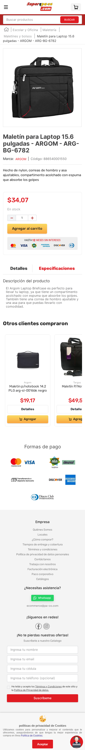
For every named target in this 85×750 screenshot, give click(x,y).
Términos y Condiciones (48, 686)
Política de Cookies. (32, 735)
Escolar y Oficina (25, 30)
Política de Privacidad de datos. (31, 690)
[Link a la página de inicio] (6, 30)
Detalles (27, 409)
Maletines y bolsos (18, 36)
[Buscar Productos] (69, 19)
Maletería (49, 30)
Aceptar (42, 744)
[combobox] (42, 19)
